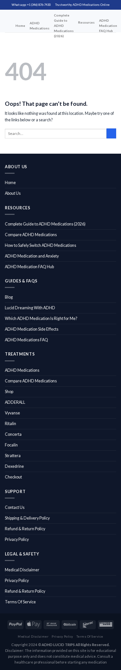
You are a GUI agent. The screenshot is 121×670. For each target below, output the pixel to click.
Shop (9, 391)
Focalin (11, 445)
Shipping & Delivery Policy (27, 518)
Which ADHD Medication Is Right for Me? (41, 318)
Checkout (13, 477)
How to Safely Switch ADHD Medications (40, 245)
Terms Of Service (20, 601)
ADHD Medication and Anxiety (32, 256)
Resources (86, 22)
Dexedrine (14, 466)
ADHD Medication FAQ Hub (108, 25)
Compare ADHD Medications (31, 234)
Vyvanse (12, 413)
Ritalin (10, 423)
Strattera (13, 455)
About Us (13, 193)
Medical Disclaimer (22, 569)
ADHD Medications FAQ (26, 339)
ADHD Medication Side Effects (31, 329)
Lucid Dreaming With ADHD (30, 307)
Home (20, 25)
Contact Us (15, 507)
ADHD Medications (39, 25)
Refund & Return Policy (25, 528)
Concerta (13, 434)
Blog (9, 297)
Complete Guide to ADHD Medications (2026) (64, 25)
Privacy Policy (17, 539)
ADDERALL (15, 402)
